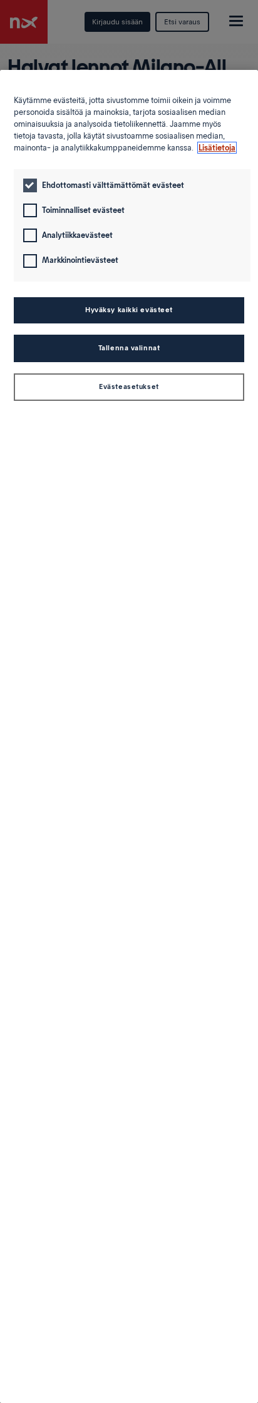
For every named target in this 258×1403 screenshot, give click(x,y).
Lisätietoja (217, 147)
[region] (129, 736)
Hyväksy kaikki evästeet (129, 309)
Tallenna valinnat (129, 347)
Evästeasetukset (129, 386)
